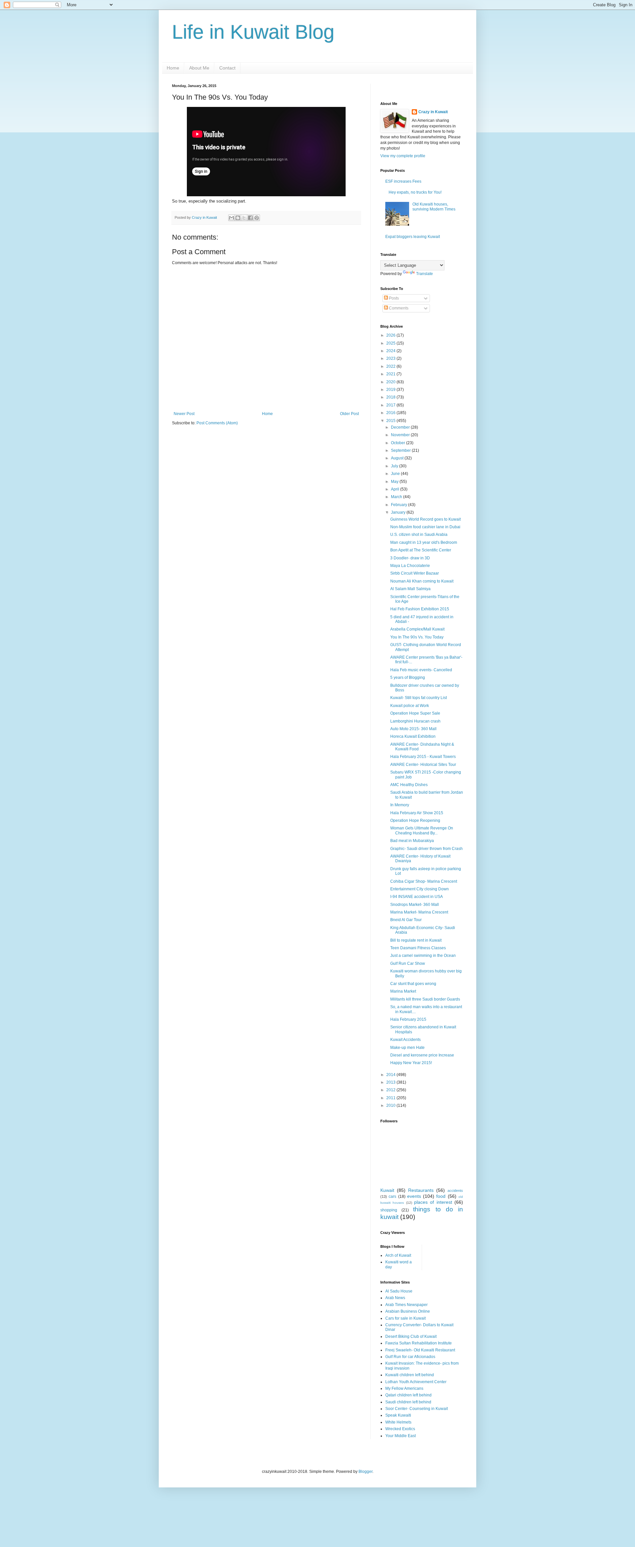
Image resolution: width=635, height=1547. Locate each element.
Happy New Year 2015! (411, 1062)
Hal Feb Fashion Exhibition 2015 (419, 609)
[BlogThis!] (237, 217)
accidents (455, 1191)
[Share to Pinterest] (256, 217)
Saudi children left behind (408, 1402)
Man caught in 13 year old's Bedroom (423, 542)
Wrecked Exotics (400, 1429)
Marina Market (403, 991)
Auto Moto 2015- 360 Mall (413, 729)
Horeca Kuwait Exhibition (413, 736)
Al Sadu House (398, 1291)
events (414, 1196)
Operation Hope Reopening (415, 820)
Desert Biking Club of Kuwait (411, 1336)
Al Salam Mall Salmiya (410, 588)
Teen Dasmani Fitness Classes (418, 948)
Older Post (349, 413)
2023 (391, 358)
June (396, 473)
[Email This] (231, 217)
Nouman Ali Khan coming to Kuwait (421, 581)
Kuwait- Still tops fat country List (418, 697)
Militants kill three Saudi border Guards (425, 999)
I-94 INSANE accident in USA (416, 896)
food (440, 1196)
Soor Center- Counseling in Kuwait (416, 1408)
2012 (391, 1090)
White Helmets (398, 1422)
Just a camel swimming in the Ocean (423, 955)
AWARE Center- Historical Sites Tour (423, 764)
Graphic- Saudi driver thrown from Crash (426, 848)
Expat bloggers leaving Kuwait (412, 236)
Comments (398, 308)
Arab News (395, 1297)
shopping (388, 1210)
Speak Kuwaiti (398, 1415)
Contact (227, 67)
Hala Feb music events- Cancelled (421, 670)
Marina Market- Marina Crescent (419, 912)
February (399, 504)
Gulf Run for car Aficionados (410, 1356)
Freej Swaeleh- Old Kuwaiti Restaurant (420, 1350)
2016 (391, 412)
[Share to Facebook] (250, 217)
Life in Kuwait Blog (253, 32)
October (398, 443)
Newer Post (184, 413)
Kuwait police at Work (409, 705)
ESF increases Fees (403, 181)
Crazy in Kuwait (433, 112)
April (395, 489)
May (395, 481)
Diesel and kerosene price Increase (422, 1055)
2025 (391, 343)
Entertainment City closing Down (419, 889)
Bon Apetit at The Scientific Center (420, 550)
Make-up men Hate (407, 1047)
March (397, 496)
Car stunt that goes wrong (413, 983)
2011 (391, 1098)
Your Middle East (400, 1435)
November (401, 435)
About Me (199, 67)
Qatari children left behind (408, 1395)
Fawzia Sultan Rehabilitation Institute (418, 1343)
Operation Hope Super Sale (415, 713)
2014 (391, 1074)
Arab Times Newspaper (406, 1304)
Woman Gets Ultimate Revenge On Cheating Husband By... (421, 830)
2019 (391, 389)
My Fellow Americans (404, 1388)
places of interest (433, 1202)
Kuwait (387, 1190)
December (401, 427)
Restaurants (421, 1190)
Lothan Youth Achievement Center (415, 1382)
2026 (391, 335)
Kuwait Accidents (405, 1039)
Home (173, 67)
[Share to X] (244, 217)
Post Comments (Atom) (217, 423)
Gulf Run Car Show (407, 963)
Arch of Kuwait (398, 1255)
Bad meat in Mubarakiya (412, 840)
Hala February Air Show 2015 (416, 813)
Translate (424, 273)
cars (392, 1196)
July (395, 466)
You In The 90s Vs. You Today (417, 637)
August (397, 458)
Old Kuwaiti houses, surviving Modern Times (433, 206)
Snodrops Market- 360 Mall (414, 904)
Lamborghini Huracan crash (415, 721)
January (398, 512)
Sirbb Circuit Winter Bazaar (414, 573)
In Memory (399, 805)
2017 (391, 405)
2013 (391, 1082)
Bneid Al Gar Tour (406, 919)
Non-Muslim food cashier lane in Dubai (425, 527)
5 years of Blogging (407, 677)
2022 (391, 366)
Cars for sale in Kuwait (405, 1318)
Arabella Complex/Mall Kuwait (417, 629)
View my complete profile (402, 156)
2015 (391, 420)
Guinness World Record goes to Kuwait (425, 519)
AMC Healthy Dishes (409, 784)
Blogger (365, 1471)
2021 (391, 374)
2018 (391, 397)
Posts (393, 298)
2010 (391, 1105)
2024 (391, 351)
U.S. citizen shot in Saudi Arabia (418, 534)
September (401, 450)
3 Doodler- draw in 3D (410, 558)
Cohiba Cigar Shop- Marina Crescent (423, 881)
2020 (391, 382)
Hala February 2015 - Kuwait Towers (423, 756)
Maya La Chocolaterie (410, 565)
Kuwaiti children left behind (409, 1375)
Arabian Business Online (407, 1311)
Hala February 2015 (408, 1019)
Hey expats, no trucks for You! (415, 192)
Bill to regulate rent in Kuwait (416, 940)
